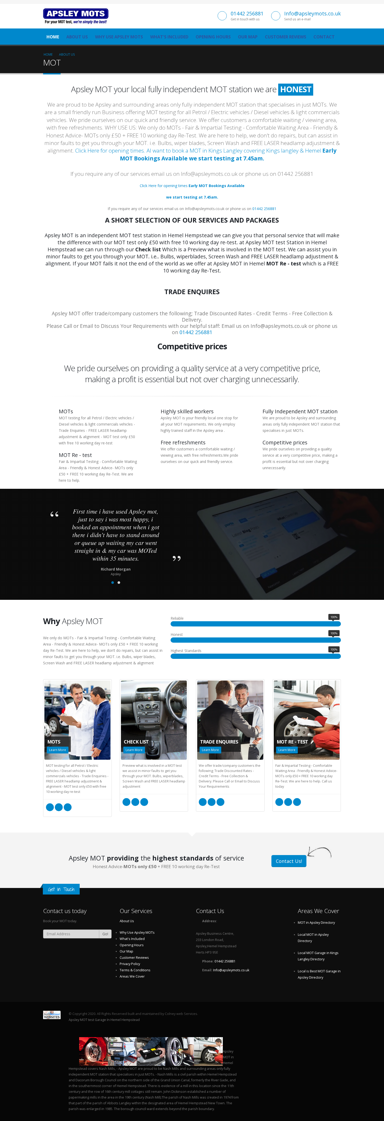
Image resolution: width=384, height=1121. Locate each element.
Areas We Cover (132, 976)
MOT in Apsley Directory (316, 922)
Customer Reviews (285, 37)
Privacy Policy (130, 964)
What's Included (169, 37)
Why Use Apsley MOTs (119, 37)
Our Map (248, 37)
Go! (105, 933)
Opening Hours (213, 37)
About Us (77, 37)
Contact (324, 37)
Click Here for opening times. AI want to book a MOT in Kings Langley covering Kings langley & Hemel (205, 154)
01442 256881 (247, 13)
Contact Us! (289, 861)
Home (52, 37)
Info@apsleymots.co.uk (312, 13)
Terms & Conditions (135, 970)
